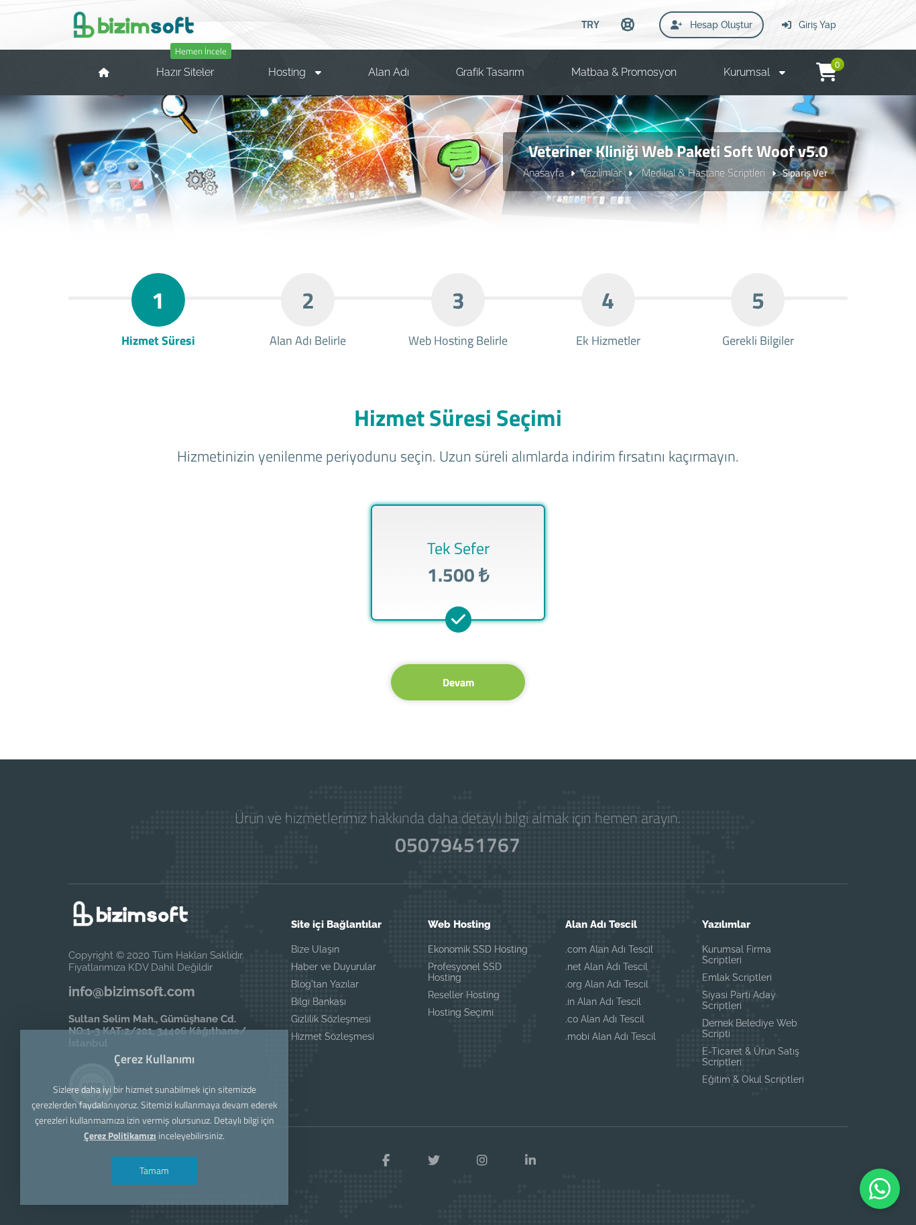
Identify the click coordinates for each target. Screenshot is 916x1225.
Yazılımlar (601, 172)
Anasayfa (543, 172)
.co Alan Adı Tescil (604, 1019)
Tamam (154, 1170)
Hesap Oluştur (719, 24)
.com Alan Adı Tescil (609, 949)
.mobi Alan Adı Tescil (610, 1036)
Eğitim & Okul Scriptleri (753, 1079)
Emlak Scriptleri (737, 977)
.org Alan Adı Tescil (606, 984)
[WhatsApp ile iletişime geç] (880, 1189)
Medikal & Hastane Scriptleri (702, 172)
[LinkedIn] (530, 1160)
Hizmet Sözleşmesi (332, 1036)
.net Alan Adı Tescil (606, 966)
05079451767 (457, 844)
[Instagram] (482, 1160)
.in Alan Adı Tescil (603, 1001)
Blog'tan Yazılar (325, 984)
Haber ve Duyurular (333, 966)
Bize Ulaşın (315, 949)
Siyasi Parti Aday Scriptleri (739, 1000)
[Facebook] (385, 1160)
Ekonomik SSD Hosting (478, 949)
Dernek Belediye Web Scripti (749, 1028)
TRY (590, 24)
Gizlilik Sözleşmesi (331, 1019)
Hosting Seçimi (461, 1012)
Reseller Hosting (464, 995)
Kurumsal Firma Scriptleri (736, 954)
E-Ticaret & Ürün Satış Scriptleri (750, 1056)
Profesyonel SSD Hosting (465, 972)
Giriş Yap (816, 24)
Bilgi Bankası (318, 1001)
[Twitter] (433, 1160)
